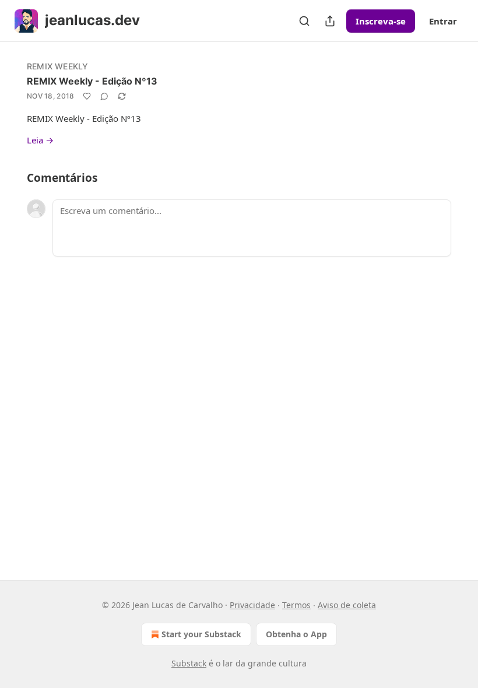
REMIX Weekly (57, 66)
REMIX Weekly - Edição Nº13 (92, 81)
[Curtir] (86, 96)
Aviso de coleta (347, 604)
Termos (296, 604)
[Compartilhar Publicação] (330, 21)
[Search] (304, 21)
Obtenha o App (296, 634)
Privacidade (252, 604)
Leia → (40, 140)
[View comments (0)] (104, 96)
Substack (188, 663)
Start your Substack (201, 634)
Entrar (443, 21)
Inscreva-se (381, 21)
